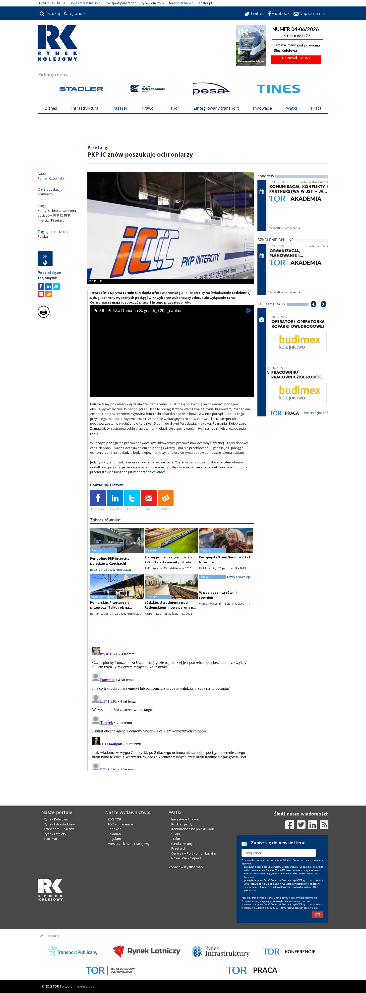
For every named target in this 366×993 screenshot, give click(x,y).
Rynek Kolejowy (56, 819)
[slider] (172, 386)
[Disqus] (172, 707)
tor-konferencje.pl (181, 3)
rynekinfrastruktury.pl (86, 3)
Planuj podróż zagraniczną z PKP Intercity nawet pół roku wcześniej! (168, 562)
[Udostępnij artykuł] (48, 286)
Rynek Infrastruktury (59, 824)
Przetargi (178, 848)
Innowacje (262, 108)
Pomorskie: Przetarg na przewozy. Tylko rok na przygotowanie (109, 607)
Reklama (114, 834)
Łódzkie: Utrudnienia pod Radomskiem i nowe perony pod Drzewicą (171, 607)
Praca (316, 108)
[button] (313, 311)
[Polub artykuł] (41, 286)
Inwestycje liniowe (185, 819)
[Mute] (122, 392)
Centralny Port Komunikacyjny (194, 853)
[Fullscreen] (247, 392)
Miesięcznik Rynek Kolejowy (129, 843)
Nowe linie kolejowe (186, 858)
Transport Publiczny (59, 829)
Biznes (51, 108)
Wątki (291, 108)
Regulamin (115, 838)
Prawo (148, 108)
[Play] (96, 392)
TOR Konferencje (120, 824)
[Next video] (109, 392)
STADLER (177, 834)
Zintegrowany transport (216, 108)
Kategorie (73, 13)
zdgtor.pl (205, 3)
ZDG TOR (114, 819)
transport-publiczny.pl (121, 3)
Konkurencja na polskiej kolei (193, 829)
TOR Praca (52, 838)
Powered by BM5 (85, 986)
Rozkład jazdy (181, 824)
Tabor (173, 108)
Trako (175, 838)
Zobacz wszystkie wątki (186, 867)
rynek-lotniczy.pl (153, 3)
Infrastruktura (84, 108)
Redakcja (115, 829)
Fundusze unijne (183, 843)
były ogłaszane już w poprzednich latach (135, 472)
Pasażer (120, 108)
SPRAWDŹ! (297, 35)
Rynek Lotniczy (55, 834)
